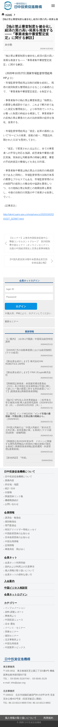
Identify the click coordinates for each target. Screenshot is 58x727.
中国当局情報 (12, 541)
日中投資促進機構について (18, 476)
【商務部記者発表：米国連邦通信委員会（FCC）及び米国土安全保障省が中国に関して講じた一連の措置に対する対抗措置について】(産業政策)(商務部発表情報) (28, 387)
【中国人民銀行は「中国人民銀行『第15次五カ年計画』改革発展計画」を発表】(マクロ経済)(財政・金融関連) (28, 430)
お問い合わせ (12, 504)
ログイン (21, 306)
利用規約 (48, 717)
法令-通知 (10, 624)
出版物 (8, 492)
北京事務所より (13, 639)
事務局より (10, 616)
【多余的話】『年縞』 (16, 457)
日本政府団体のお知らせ (17, 537)
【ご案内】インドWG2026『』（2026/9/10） (28, 416)
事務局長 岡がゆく (15, 549)
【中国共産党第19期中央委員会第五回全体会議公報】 (28, 261)
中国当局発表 (12, 643)
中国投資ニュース (14, 620)
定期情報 (9, 545)
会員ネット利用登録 (15, 563)
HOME (8, 14)
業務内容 (9, 480)
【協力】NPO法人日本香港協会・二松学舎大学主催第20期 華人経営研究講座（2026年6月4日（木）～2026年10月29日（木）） (29, 402)
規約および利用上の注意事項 (19, 566)
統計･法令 (10, 488)
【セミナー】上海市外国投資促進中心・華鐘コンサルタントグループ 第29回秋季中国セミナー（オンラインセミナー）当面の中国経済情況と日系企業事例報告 (29, 243)
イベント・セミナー (15, 628)
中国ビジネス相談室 (15, 587)
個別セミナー (12, 635)
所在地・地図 (12, 484)
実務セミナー (12, 631)
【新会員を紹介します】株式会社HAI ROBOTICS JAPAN (24, 362)
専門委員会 (10, 525)
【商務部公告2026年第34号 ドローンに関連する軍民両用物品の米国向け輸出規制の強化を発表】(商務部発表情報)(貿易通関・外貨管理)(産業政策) (28, 445)
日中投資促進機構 (32, 722)
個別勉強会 (10, 521)
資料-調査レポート (14, 612)
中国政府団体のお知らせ (17, 533)
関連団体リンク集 (14, 496)
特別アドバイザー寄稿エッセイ (21, 529)
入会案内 (9, 581)
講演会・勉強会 (13, 517)
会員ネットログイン (15, 594)
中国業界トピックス (15, 647)
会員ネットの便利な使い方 (18, 574)
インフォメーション (15, 608)
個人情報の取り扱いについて (19, 570)
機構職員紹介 (12, 500)
